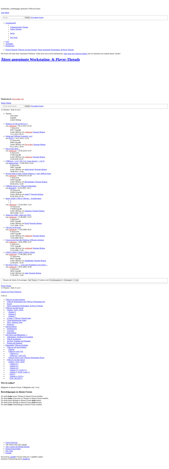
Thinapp (11, 349)
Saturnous (28, 211)
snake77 (28, 194)
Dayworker (16, 99)
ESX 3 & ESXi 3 (16, 378)
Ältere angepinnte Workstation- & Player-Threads (40, 59)
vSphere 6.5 (14, 366)
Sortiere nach (44, 280)
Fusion (9, 304)
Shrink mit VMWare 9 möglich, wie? (19, 136)
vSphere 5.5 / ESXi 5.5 (18, 370)
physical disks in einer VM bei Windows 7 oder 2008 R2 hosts (28, 174)
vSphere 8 (12, 314)
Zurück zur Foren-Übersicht (11, 292)
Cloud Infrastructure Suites (16, 320)
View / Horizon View (15, 322)
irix (22, 99)
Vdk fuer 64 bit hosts (13, 227)
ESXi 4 (12, 374)
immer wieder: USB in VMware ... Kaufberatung (23, 198)
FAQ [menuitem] (7, 42)
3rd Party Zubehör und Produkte (18, 341)
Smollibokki (29, 261)
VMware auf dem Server (15, 308)
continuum (12, 126)
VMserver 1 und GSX (18, 356)
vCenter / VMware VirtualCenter (19, 318)
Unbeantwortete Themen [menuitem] (19, 27)
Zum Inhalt (5, 13)
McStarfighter (30, 182)
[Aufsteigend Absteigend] (69, 280)
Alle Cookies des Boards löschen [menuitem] (18, 447)
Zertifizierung (12, 329)
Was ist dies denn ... (13, 149)
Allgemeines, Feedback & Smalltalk (20, 337)
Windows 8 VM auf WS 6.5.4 (16, 124)
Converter (10, 331)
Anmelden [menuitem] (9, 44)
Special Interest (11, 327)
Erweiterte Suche (37, 17)
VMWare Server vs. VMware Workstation (21, 186)
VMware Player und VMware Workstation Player (26, 358)
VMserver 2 (14, 353)
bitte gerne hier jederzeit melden (75, 54)
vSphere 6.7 (14, 364)
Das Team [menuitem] (13, 37)
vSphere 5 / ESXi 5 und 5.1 (20, 372)
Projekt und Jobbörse (14, 343)
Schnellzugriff (11, 23)
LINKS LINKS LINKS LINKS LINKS (20, 252)
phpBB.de (26, 459)
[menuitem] (13, 449)
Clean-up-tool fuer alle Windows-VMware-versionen (25, 240)
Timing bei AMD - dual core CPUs (18, 215)
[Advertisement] (70, 80)
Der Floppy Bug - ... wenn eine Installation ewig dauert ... (26, 265)
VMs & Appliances (14, 339)
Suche (27, 17)
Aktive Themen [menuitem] (15, 29)
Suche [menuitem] (12, 33)
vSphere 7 (12, 316)
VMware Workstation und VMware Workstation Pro (26, 302)
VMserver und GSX (15, 351)
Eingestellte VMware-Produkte (17, 345)
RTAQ (11, 138)
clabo (27, 273)
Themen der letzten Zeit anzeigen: (15, 280)
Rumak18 (12, 188)
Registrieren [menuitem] (10, 46)
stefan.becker (13, 163)
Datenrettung (11, 333)
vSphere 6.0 (14, 368)
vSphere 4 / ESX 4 (16, 376)
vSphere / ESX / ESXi (15, 310)
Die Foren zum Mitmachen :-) (16, 335)
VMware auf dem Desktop (15, 300)
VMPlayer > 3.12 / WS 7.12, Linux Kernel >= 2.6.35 (25, 161)
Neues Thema (6, 103)
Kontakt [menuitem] (8, 453)
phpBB (12, 457)
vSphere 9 (12, 312)
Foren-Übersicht (11, 443)
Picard (27, 223)
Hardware (10, 324)
